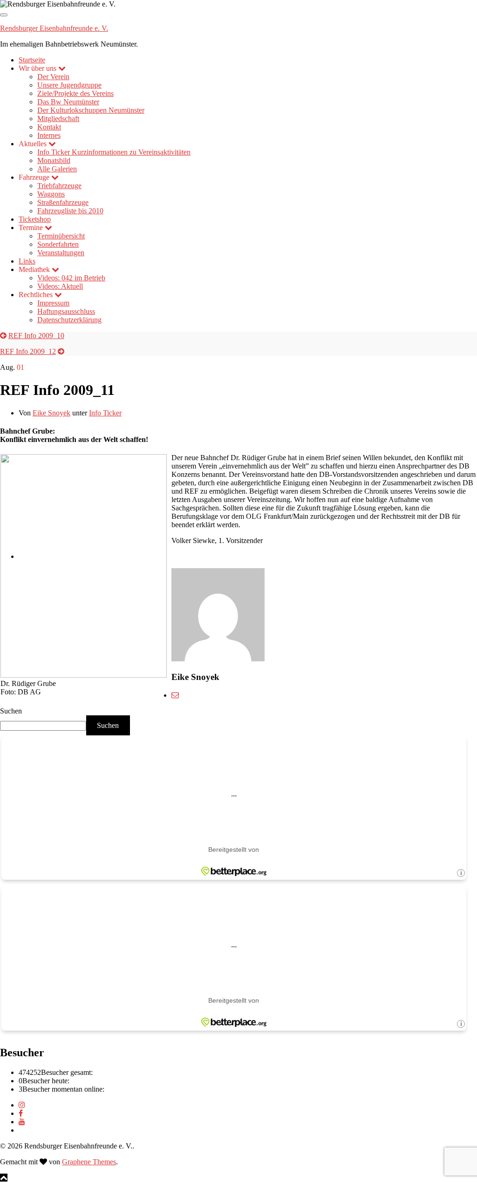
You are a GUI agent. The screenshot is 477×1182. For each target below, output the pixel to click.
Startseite (32, 60)
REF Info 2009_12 (28, 351)
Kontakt (49, 127)
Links (27, 261)
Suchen (11, 711)
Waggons (51, 194)
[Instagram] (22, 1105)
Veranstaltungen (60, 253)
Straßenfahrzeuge (63, 202)
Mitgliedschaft (58, 118)
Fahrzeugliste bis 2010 (70, 211)
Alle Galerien (57, 169)
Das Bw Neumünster (68, 102)
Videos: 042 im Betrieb (71, 278)
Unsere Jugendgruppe (69, 85)
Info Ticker (114, 152)
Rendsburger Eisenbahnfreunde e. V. (54, 28)
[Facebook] (21, 1113)
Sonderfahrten (58, 244)
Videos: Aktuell (60, 286)
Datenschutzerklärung (69, 320)
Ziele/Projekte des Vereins (75, 93)
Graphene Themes (89, 1162)
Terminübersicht (61, 236)
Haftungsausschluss (66, 311)
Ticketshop (35, 219)
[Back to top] (3, 1178)
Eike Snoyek (51, 413)
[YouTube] (22, 1122)
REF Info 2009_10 (36, 336)
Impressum (53, 303)
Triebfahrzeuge (59, 186)
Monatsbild (53, 160)
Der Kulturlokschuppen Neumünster (90, 110)
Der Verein (53, 77)
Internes (49, 135)
